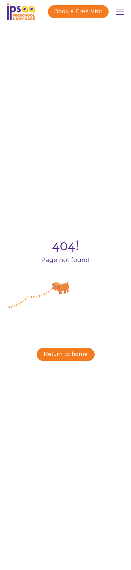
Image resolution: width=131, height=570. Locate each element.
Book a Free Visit (78, 11)
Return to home (66, 354)
